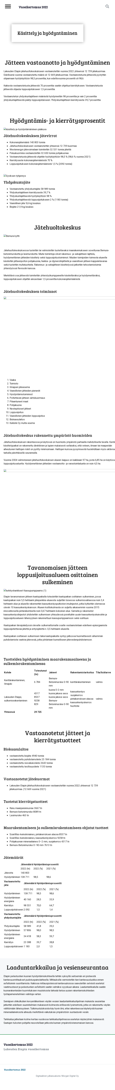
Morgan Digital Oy (70, 1076)
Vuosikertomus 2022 (14, 1069)
